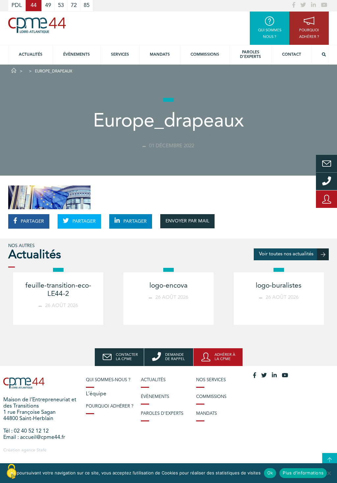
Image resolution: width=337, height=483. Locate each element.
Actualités (30, 55)
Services (120, 55)
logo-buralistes (278, 285)
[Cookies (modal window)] (11, 472)
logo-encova (168, 285)
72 (74, 5)
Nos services (211, 380)
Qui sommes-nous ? (108, 380)
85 (87, 5)
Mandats (160, 55)
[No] (328, 473)
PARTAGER (31, 221)
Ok (270, 472)
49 (48, 5)
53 (61, 5)
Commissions (205, 55)
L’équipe (96, 394)
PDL (17, 5)
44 (34, 5)
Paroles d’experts (250, 54)
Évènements (76, 55)
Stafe (41, 450)
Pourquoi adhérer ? (109, 406)
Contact (291, 55)
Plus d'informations (303, 472)
